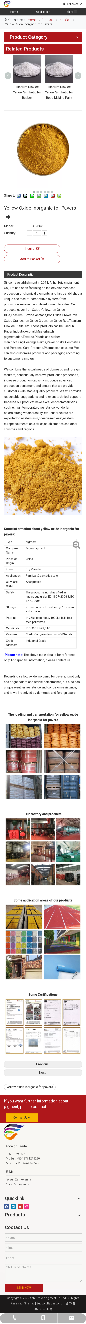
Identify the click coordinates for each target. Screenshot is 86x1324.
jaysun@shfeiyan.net (19, 1179)
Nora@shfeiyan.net (18, 1184)
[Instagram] (26, 1207)
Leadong (56, 1303)
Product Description (21, 274)
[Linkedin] (13, 1207)
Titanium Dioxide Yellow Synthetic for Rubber (15, 92)
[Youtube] (20, 1207)
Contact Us (20, 1117)
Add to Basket (30, 259)
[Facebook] (6, 1207)
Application (43, 11)
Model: (9, 226)
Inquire (29, 249)
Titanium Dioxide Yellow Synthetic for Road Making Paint (47, 92)
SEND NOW (24, 1287)
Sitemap (29, 1303)
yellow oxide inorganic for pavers (30, 1087)
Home (14, 11)
